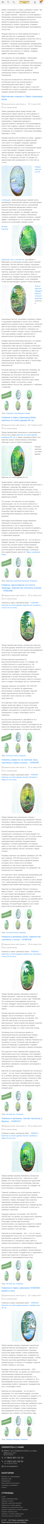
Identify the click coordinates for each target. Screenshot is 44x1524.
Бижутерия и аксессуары (11, 1483)
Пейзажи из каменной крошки (12, 1507)
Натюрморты (6, 1481)
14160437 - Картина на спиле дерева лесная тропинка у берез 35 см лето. (20, 1135)
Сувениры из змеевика (10, 1485)
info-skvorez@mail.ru (11, 1466)
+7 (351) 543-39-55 (13, 1461)
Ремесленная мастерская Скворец (14, 1522)
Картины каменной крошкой (17, 581)
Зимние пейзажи (13, 1439)
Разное (4, 1487)
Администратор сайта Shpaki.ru (15, 104)
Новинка (9, 413)
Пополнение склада (22, 413)
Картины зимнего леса (9, 1511)
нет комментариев (10, 107)
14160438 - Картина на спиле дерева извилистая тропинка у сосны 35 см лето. (22, 953)
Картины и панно (7, 1501)
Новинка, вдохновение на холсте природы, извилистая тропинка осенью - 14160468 (21, 588)
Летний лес (10, 1114)
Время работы (8, 1454)
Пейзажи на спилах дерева (11, 1505)
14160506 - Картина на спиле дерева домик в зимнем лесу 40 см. (21, 1305)
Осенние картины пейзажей (11, 1516)
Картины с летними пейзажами (13, 1514)
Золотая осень (12, 756)
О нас (4, 1496)
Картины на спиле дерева (11, 1476)
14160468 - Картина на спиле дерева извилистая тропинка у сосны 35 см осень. (22, 605)
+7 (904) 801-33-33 (14, 1458)
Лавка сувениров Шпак (10, 1499)
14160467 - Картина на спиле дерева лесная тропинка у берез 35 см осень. (20, 777)
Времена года (6, 1479)
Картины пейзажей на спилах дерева (15, 1509)
